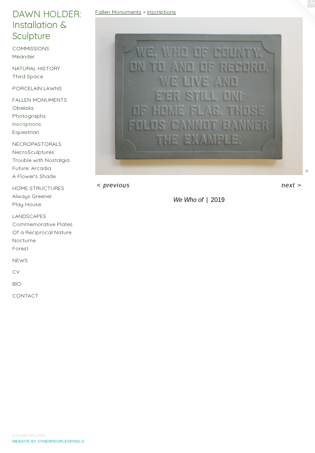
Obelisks (23, 107)
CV (16, 271)
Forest (20, 248)
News (20, 260)
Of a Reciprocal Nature (41, 232)
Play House (26, 204)
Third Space (27, 76)
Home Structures (38, 188)
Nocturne (24, 240)
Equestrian (25, 132)
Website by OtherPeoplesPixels (48, 441)
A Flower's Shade (34, 176)
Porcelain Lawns (37, 88)
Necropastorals (36, 144)
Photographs (29, 115)
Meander (23, 56)
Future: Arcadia (31, 168)
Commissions (30, 48)
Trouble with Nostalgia (41, 160)
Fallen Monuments (39, 99)
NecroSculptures (33, 152)
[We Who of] (199, 96)
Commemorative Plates (42, 224)
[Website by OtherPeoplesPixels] (299, 15)
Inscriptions (26, 124)
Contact (25, 295)
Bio (17, 283)
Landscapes (29, 216)
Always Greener (32, 196)
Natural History (36, 68)
